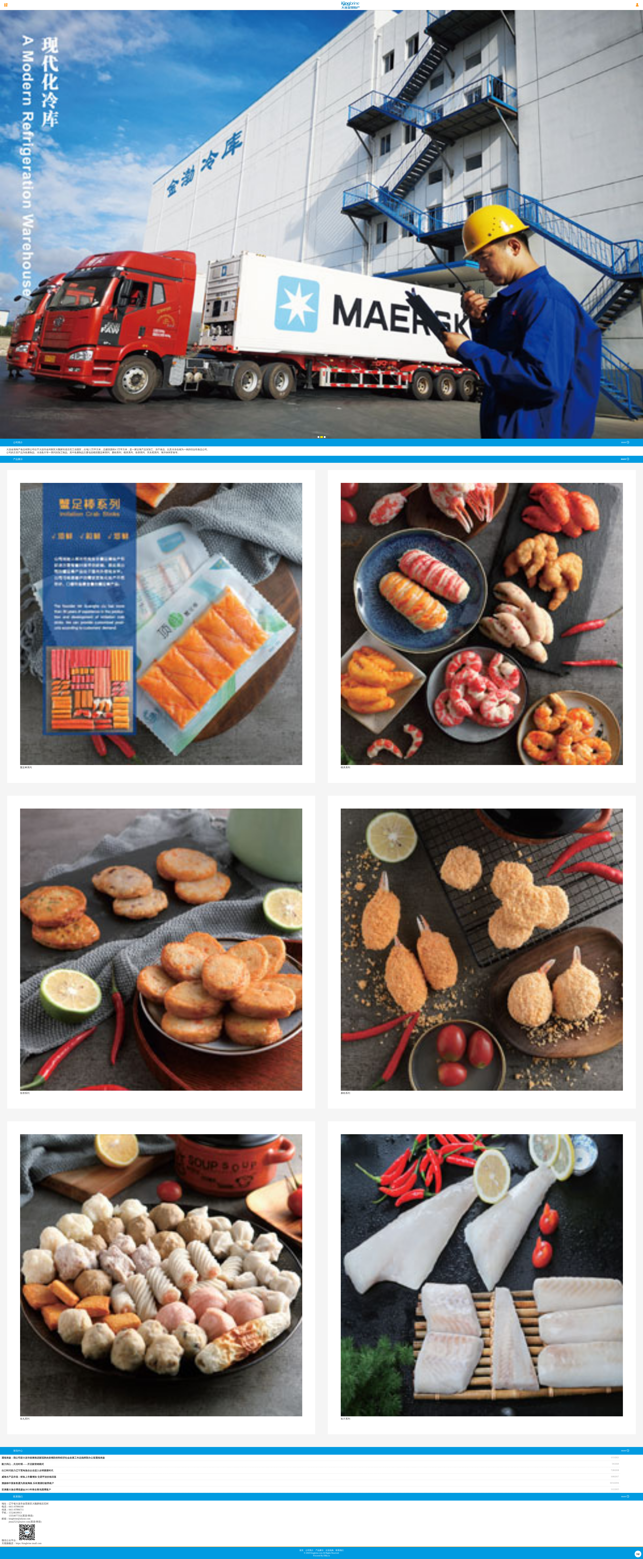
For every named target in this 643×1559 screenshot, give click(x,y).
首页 (301, 1550)
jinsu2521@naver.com (19, 1521)
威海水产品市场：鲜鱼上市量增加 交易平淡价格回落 (29, 1477)
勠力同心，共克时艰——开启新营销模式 (23, 1464)
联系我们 (340, 1550)
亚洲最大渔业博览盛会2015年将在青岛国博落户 (26, 1489)
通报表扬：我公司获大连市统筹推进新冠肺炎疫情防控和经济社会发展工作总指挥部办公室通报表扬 (53, 1458)
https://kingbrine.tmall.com (29, 1543)
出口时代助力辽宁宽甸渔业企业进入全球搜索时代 (27, 1470)
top (638, 1554)
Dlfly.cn (327, 1555)
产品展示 (319, 1550)
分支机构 (330, 1550)
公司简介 (309, 1550)
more (623, 442)
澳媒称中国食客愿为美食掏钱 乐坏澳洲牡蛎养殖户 (28, 1483)
